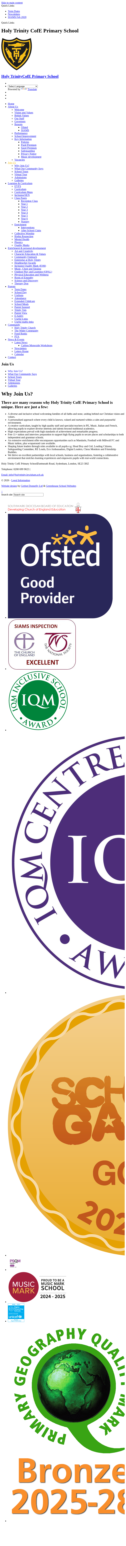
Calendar (19, 354)
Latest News (20, 342)
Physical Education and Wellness (31, 274)
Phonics (18, 242)
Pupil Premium (28, 145)
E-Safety (18, 316)
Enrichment (20, 224)
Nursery (25, 221)
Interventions (27, 227)
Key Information (23, 139)
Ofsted (24, 127)
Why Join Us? (21, 165)
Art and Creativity (23, 251)
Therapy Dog (21, 283)
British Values (21, 115)
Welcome (19, 109)
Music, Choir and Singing (27, 268)
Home (11, 103)
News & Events (16, 339)
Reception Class (29, 201)
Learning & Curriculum (20, 183)
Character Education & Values (30, 254)
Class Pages (20, 198)
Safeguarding (28, 150)
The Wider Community (26, 330)
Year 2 (24, 206)
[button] (15, 23)
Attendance (20, 298)
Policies (25, 142)
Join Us (12, 162)
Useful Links (21, 318)
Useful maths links (24, 321)
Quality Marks (21, 245)
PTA (16, 336)
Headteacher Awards (25, 262)
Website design (9, 485)
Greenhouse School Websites (61, 485)
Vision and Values (23, 112)
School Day (20, 292)
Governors (19, 121)
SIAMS (25, 130)
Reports (18, 124)
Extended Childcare (24, 301)
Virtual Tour (20, 174)
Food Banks (20, 333)
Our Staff (19, 118)
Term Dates (14, 11)
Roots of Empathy (23, 277)
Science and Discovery (26, 280)
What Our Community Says (28, 168)
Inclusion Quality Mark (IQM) (30, 265)
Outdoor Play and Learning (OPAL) (33, 271)
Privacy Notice (28, 153)
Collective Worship (24, 233)
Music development (31, 156)
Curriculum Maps (23, 192)
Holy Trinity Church (25, 327)
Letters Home (21, 351)
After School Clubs (31, 230)
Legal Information (20, 480)
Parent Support (22, 307)
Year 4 (24, 212)
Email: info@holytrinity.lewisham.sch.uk (22, 474)
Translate (32, 89)
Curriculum (20, 189)
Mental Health (21, 239)
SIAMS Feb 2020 (17, 17)
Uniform (18, 295)
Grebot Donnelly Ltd (32, 485)
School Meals (21, 304)
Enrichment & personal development (27, 248)
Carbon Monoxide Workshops (36, 345)
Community (14, 324)
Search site (6, 494)
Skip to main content (12, 2)
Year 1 (24, 204)
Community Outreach (25, 257)
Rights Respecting (23, 236)
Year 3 (24, 209)
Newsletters (14, 14)
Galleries (19, 180)
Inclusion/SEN (22, 195)
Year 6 (24, 218)
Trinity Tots (20, 310)
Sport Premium (29, 148)
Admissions (20, 177)
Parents (11, 286)
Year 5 (24, 215)
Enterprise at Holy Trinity (27, 260)
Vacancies (19, 159)
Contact (12, 357)
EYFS (17, 186)
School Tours (21, 171)
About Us (13, 106)
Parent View (20, 313)
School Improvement (25, 136)
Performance (21, 133)
